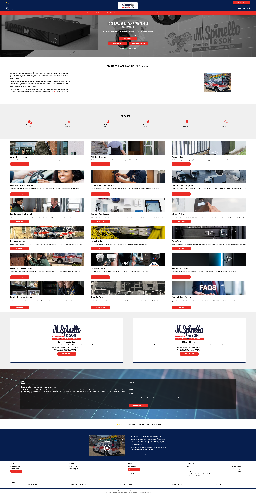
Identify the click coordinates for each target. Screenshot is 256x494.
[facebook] (129, 474)
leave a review (102, 391)
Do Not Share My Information (117, 490)
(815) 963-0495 (244, 9)
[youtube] (134, 474)
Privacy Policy (108, 490)
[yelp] (136, 474)
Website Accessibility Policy (145, 490)
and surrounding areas (74, 470)
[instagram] (131, 474)
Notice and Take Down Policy (135, 490)
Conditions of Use (126, 490)
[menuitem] (89, 13)
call (54, 91)
